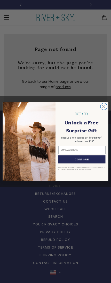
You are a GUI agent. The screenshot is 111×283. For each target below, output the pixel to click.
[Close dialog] (103, 106)
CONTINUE (82, 159)
